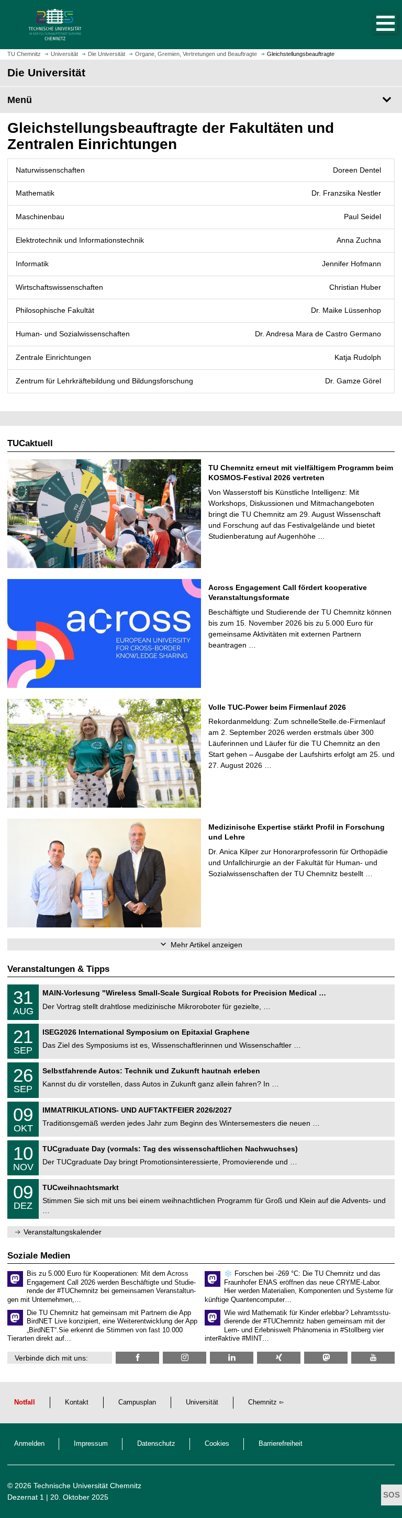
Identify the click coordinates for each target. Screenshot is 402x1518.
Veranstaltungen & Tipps (58, 969)
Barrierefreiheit (281, 1443)
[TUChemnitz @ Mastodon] (326, 1358)
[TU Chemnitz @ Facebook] (137, 1358)
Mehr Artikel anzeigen (206, 945)
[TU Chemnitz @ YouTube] (373, 1358)
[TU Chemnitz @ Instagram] (184, 1358)
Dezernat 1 (25, 1497)
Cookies (217, 1443)
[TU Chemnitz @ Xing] (278, 1358)
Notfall (24, 1402)
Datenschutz (156, 1443)
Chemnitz (262, 1402)
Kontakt (76, 1402)
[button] (375, 24)
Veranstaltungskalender (63, 1232)
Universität (202, 1402)
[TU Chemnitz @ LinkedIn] (231, 1358)
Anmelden (29, 1443)
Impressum (91, 1443)
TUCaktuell (30, 443)
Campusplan (137, 1402)
